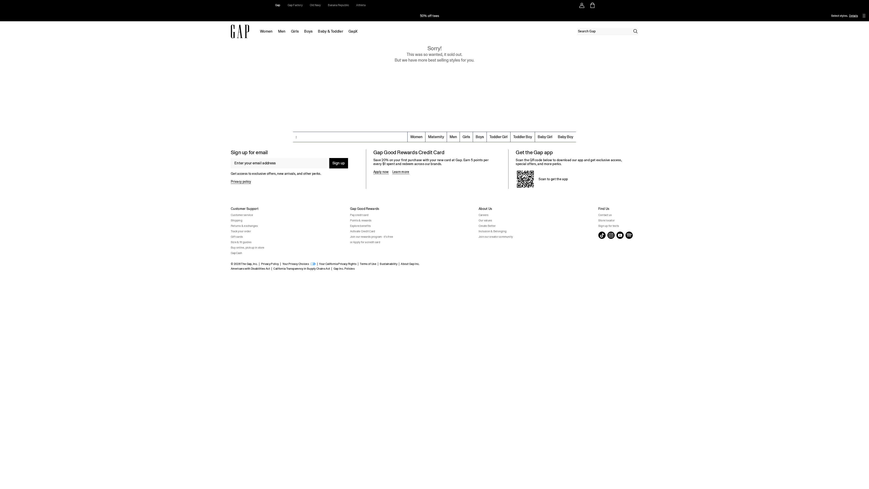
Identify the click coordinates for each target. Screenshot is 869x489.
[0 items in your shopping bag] (592, 5)
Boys (308, 31)
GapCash (236, 253)
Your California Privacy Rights (337, 264)
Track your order (241, 231)
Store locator (606, 220)
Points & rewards (361, 220)
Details (853, 15)
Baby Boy (565, 137)
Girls (295, 31)
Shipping (236, 220)
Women (266, 31)
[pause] (864, 15)
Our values (485, 220)
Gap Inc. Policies (344, 268)
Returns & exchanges (244, 226)
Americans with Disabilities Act (250, 268)
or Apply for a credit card (365, 242)
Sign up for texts (608, 226)
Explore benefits (360, 226)
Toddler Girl (498, 137)
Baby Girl (545, 137)
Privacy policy (241, 181)
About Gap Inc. (410, 264)
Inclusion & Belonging (492, 231)
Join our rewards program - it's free (371, 236)
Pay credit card (359, 215)
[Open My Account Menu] (582, 5)
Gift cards (237, 236)
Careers (484, 215)
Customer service (242, 215)
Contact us (605, 215)
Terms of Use (368, 264)
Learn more (400, 172)
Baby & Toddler (330, 31)
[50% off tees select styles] (429, 15)
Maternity (436, 137)
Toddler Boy (522, 137)
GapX (353, 31)
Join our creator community (496, 236)
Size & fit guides (241, 242)
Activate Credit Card (362, 231)
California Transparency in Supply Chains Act (301, 268)
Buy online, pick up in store (248, 247)
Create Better (487, 226)
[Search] (635, 31)
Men (282, 31)
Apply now (381, 172)
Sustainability (388, 264)
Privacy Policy (270, 264)
